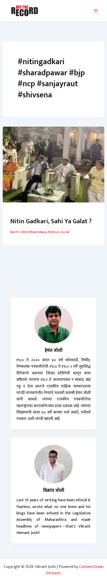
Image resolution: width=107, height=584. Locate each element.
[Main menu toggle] (96, 10)
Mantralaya (38, 232)
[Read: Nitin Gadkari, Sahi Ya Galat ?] (53, 164)
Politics (53, 232)
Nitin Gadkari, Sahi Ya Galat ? (51, 221)
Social (64, 232)
